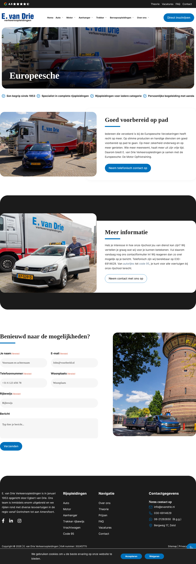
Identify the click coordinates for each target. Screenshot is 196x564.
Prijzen (103, 515)
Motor (67, 509)
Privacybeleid (186, 546)
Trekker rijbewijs (73, 521)
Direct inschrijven (178, 17)
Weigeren (154, 556)
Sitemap (172, 546)
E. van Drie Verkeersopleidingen (40, 546)
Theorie (155, 4)
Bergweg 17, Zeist (165, 525)
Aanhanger (70, 515)
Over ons (104, 503)
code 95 (144, 263)
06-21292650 (162, 519)
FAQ (178, 4)
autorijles (128, 263)
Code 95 (68, 533)
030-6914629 (163, 513)
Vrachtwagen (72, 527)
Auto (66, 503)
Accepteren (131, 556)
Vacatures (167, 4)
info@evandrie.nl (164, 506)
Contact (187, 4)
